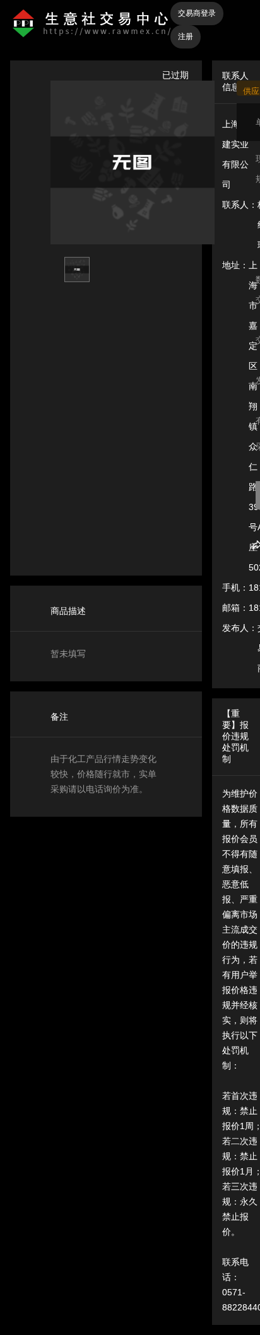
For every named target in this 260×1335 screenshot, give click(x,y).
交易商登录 (197, 13)
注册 (185, 36)
